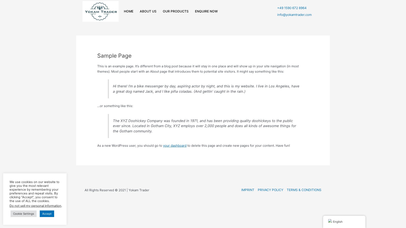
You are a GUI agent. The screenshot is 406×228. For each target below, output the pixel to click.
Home (128, 11)
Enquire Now (206, 11)
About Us (148, 11)
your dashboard (175, 146)
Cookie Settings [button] (23, 213)
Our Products (176, 11)
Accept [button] (47, 213)
